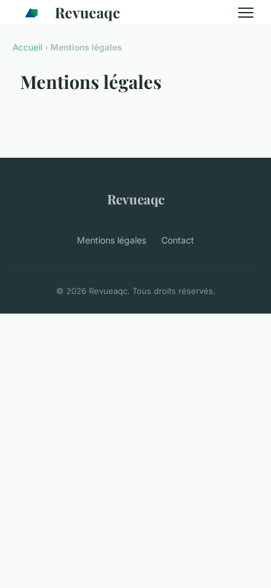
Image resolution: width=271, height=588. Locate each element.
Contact (177, 240)
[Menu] (245, 13)
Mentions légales (111, 240)
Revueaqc (87, 12)
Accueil (27, 47)
